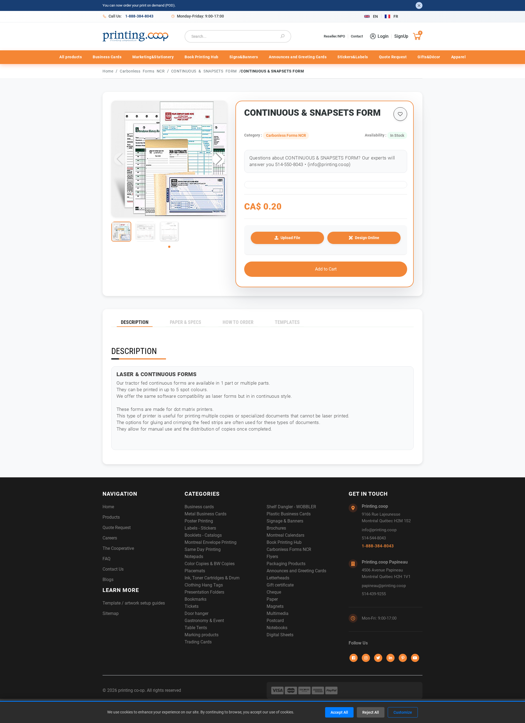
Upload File (290, 238)
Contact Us (113, 569)
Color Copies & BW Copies (210, 563)
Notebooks (277, 627)
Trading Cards (198, 641)
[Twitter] (378, 658)
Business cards (199, 506)
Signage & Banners (285, 521)
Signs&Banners (243, 57)
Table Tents (196, 627)
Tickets (192, 606)
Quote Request (393, 57)
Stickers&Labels (352, 57)
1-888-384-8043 (378, 546)
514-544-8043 (374, 538)
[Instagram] (366, 658)
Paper (272, 599)
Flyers (272, 556)
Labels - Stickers (200, 528)
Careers (110, 538)
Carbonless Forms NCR (143, 71)
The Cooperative (118, 548)
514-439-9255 (374, 593)
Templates (287, 322)
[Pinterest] (403, 658)
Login (383, 36)
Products (111, 517)
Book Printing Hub (201, 57)
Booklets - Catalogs (203, 535)
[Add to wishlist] (400, 114)
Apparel (458, 57)
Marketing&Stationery (153, 57)
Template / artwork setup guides (134, 603)
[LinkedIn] (390, 658)
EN (375, 16)
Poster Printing (199, 521)
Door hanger (196, 613)
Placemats (195, 570)
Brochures (276, 528)
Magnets (275, 606)
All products (70, 57)
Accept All (339, 712)
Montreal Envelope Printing (211, 542)
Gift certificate (280, 585)
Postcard (275, 620)
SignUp (401, 36)
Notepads (194, 556)
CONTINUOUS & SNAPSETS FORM (205, 71)
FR (395, 16)
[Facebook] (353, 658)
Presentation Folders (204, 592)
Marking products (201, 634)
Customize (402, 712)
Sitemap (111, 613)
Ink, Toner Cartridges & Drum (212, 577)
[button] (218, 159)
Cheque (274, 592)
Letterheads (278, 577)
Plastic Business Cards (289, 513)
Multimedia (277, 613)
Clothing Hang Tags (204, 585)
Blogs (108, 579)
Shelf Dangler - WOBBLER (291, 506)
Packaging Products (286, 563)
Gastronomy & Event (204, 620)
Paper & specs (185, 322)
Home (108, 71)
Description (134, 322)
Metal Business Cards (205, 513)
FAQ (106, 558)
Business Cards (107, 57)
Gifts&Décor (429, 57)
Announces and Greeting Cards (297, 57)
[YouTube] (415, 658)
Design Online (367, 238)
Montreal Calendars (285, 535)
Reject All (370, 712)
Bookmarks (195, 599)
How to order (238, 322)
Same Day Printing (203, 549)
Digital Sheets (280, 634)
